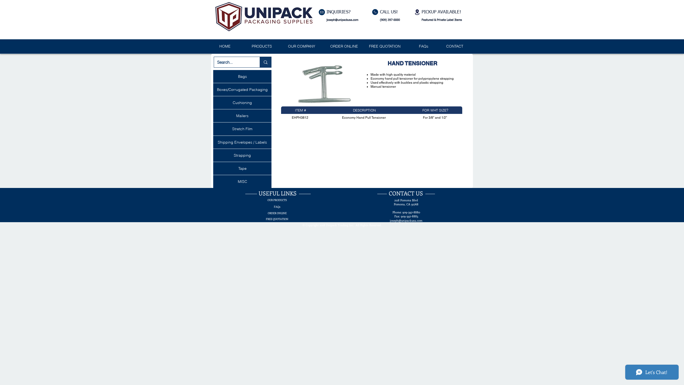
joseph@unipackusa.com (342, 19)
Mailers (242, 115)
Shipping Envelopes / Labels (242, 142)
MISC (242, 181)
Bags (242, 76)
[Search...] (265, 62)
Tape (242, 168)
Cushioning (242, 102)
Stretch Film (242, 128)
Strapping (242, 155)
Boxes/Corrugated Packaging (242, 89)
